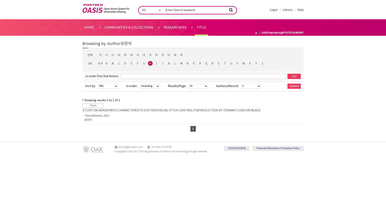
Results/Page (177, 86)
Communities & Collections (129, 27)
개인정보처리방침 (237, 148)
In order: (131, 86)
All (90, 63)
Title (201, 27)
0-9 (100, 63)
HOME (89, 27)
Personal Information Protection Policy (278, 148)
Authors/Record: (227, 86)
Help (300, 10)
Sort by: (90, 86)
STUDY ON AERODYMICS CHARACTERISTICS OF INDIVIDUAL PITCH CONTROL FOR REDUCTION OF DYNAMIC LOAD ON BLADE (171, 110)
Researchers (175, 27)
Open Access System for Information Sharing (106, 8)
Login (274, 10)
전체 (90, 55)
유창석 (88, 120)
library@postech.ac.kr (131, 147)
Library (287, 10)
